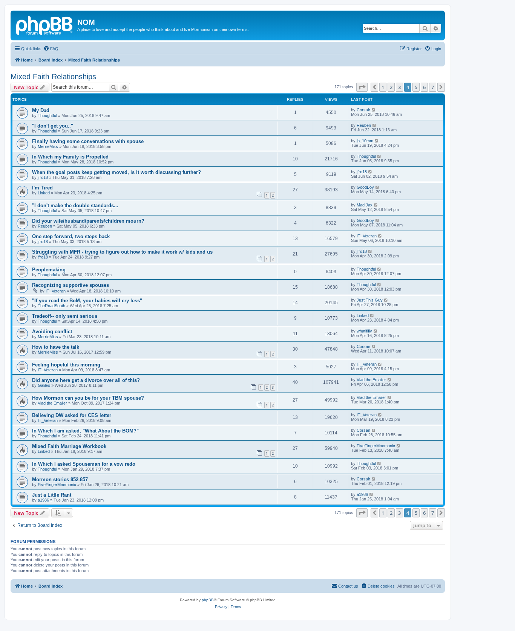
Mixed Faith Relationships (53, 76)
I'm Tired (42, 188)
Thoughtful (47, 115)
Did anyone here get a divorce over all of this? (86, 380)
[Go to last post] (373, 110)
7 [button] (432, 87)
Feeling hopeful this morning (66, 365)
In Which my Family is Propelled (70, 157)
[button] (362, 87)
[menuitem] (50, 48)
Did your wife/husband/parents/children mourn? (88, 221)
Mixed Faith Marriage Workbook (69, 446)
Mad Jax (364, 205)
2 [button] (391, 87)
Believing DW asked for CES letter (71, 415)
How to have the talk (55, 347)
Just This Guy (370, 300)
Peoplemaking (49, 269)
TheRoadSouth (51, 305)
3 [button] (399, 87)
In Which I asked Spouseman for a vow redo (83, 464)
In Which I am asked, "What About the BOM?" (85, 431)
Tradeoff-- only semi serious (64, 316)
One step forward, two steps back (71, 236)
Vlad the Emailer (371, 379)
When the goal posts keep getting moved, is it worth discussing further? (116, 172)
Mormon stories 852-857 (60, 479)
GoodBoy (365, 187)
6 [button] (424, 87)
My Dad (40, 110)
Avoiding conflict (52, 331)
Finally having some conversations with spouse (88, 141)
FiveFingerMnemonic (376, 445)
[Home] (44, 24)
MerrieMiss (48, 146)
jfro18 (43, 177)
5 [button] (416, 87)
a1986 (43, 500)
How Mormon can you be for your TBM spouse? (88, 398)
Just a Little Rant (51, 495)
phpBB (208, 600)
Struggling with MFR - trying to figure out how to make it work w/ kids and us (122, 252)
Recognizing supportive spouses (70, 285)
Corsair (363, 110)
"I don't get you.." (52, 126)
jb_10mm (365, 141)
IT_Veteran (367, 236)
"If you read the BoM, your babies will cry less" (87, 300)
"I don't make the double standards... (75, 205)
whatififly (364, 331)
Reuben (364, 125)
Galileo (44, 385)
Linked (44, 193)
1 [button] (383, 87)
